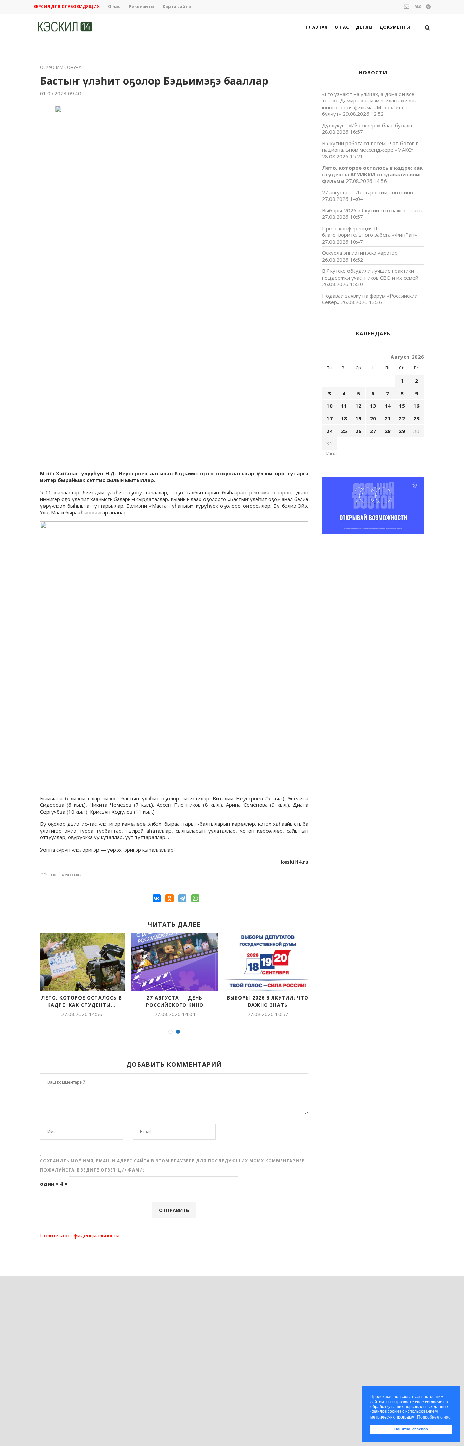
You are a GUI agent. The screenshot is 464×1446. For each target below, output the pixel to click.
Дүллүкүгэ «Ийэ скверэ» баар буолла (367, 125)
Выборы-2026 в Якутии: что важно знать (267, 1001)
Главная (317, 27)
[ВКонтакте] (157, 898)
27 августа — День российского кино (174, 1001)
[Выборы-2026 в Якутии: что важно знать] (268, 962)
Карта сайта (177, 6)
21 (388, 418)
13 (373, 405)
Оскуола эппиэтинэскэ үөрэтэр (360, 252)
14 (388, 405)
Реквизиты (141, 6)
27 (373, 430)
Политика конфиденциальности (79, 1235)
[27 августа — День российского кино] (174, 962)
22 (402, 418)
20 (373, 418)
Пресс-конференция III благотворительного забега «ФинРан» (369, 232)
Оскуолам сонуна (61, 67)
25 (344, 430)
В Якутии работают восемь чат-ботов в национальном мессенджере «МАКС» (370, 146)
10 (329, 405)
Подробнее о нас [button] (433, 1417)
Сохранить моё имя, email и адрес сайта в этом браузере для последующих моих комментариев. (173, 1161)
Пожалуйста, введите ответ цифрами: (92, 1170)
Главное (51, 874)
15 (402, 405)
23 (416, 418)
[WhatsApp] (195, 898)
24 (329, 430)
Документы (394, 27)
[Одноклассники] (169, 898)
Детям (364, 27)
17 (329, 418)
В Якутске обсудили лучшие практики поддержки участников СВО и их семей (370, 274)
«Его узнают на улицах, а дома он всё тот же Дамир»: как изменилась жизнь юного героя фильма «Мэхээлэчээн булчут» (369, 104)
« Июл (329, 453)
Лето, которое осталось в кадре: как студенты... (81, 1001)
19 (358, 418)
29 (402, 430)
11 (344, 405)
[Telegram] (182, 898)
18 (344, 418)
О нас (114, 6)
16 (416, 405)
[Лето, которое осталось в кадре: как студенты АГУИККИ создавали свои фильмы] (81, 962)
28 (388, 430)
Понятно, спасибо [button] (411, 1429)
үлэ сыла (73, 874)
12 (358, 405)
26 (358, 430)
